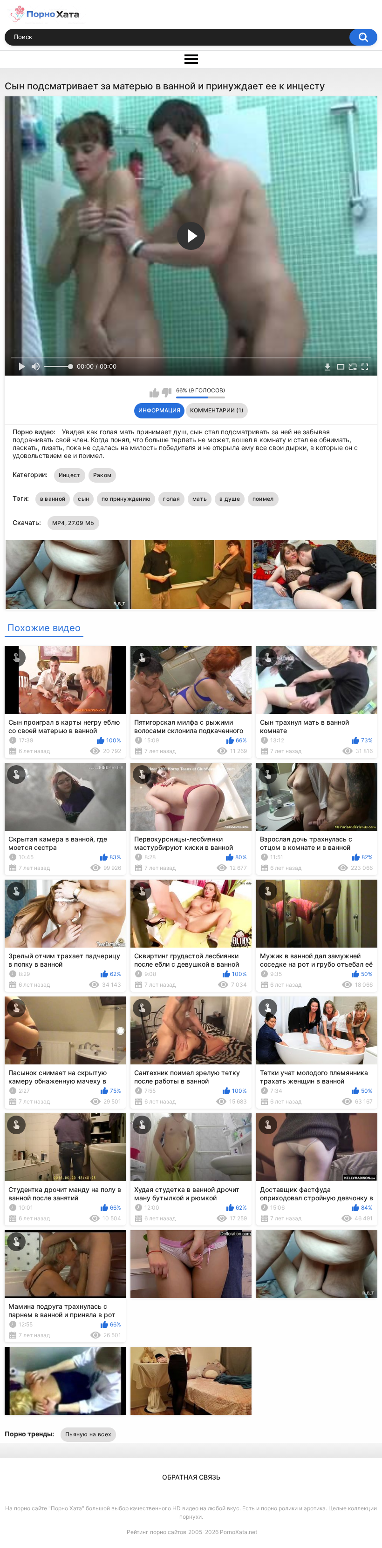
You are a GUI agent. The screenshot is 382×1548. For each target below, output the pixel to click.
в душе (229, 498)
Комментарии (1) (217, 410)
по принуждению (126, 498)
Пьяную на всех (88, 1434)
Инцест (70, 474)
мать (199, 498)
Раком (102, 474)
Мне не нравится (166, 392)
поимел (263, 498)
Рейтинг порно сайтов (156, 1531)
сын (83, 498)
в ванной (52, 498)
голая (171, 498)
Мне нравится (154, 392)
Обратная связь (191, 1477)
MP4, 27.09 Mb (73, 522)
